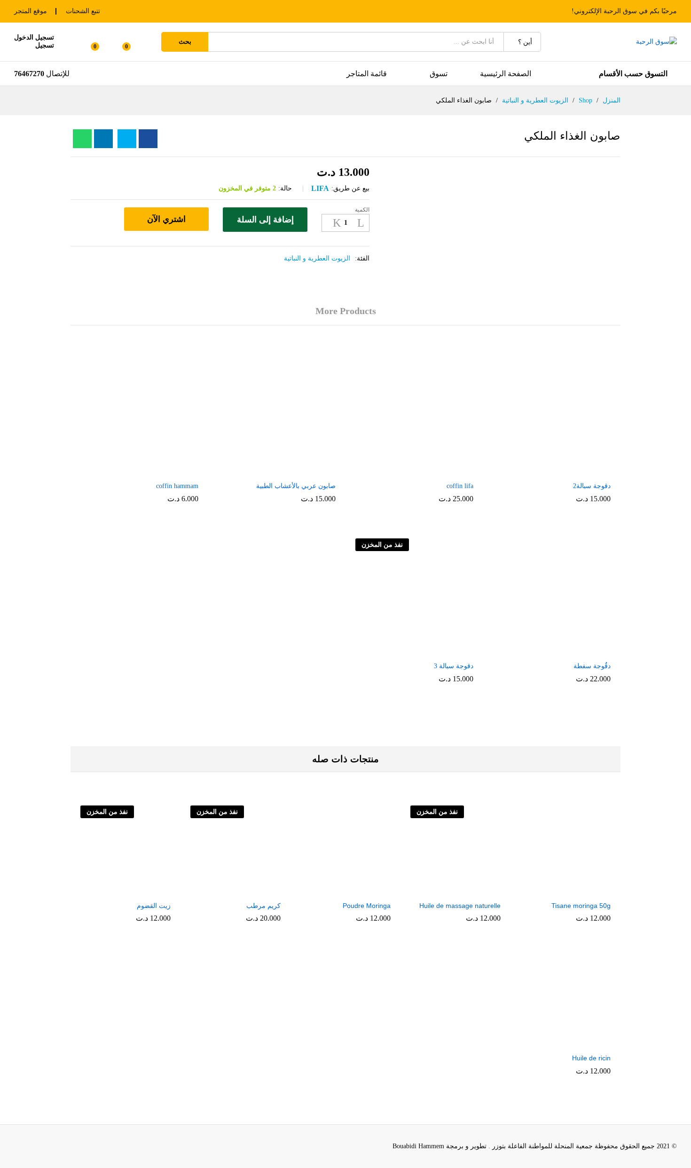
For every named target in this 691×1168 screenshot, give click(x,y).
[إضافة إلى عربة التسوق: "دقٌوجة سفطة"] (561, 651)
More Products (345, 311)
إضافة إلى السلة (265, 219)
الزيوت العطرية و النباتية (317, 258)
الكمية (362, 210)
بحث (185, 41)
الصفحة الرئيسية (505, 74)
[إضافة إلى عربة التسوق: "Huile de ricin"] (586, 1042)
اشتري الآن (166, 219)
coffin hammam (177, 485)
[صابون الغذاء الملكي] (148, 138)
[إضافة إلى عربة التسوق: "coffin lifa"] (424, 471)
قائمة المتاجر (366, 74)
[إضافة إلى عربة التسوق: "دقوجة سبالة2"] (561, 471)
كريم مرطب (263, 905)
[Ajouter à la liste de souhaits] (107, 220)
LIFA (320, 188)
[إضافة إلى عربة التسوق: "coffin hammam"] (149, 471)
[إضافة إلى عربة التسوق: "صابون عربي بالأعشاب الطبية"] (286, 471)
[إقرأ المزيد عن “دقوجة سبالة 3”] (424, 651)
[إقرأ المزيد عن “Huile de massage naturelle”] (476, 890)
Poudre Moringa (367, 905)
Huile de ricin (591, 1058)
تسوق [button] (439, 74)
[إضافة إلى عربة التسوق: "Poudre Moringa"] (366, 890)
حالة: (285, 188)
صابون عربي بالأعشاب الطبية (296, 485)
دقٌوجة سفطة (592, 666)
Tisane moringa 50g (581, 905)
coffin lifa (460, 485)
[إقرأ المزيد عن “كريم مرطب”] (256, 890)
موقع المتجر (30, 11)
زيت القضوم (154, 905)
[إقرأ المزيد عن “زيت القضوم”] (146, 890)
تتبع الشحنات (83, 11)
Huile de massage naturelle (460, 905)
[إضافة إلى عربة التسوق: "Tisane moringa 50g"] (586, 890)
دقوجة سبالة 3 (453, 666)
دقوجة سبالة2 (592, 485)
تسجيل (44, 45)
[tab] (345, 315)
